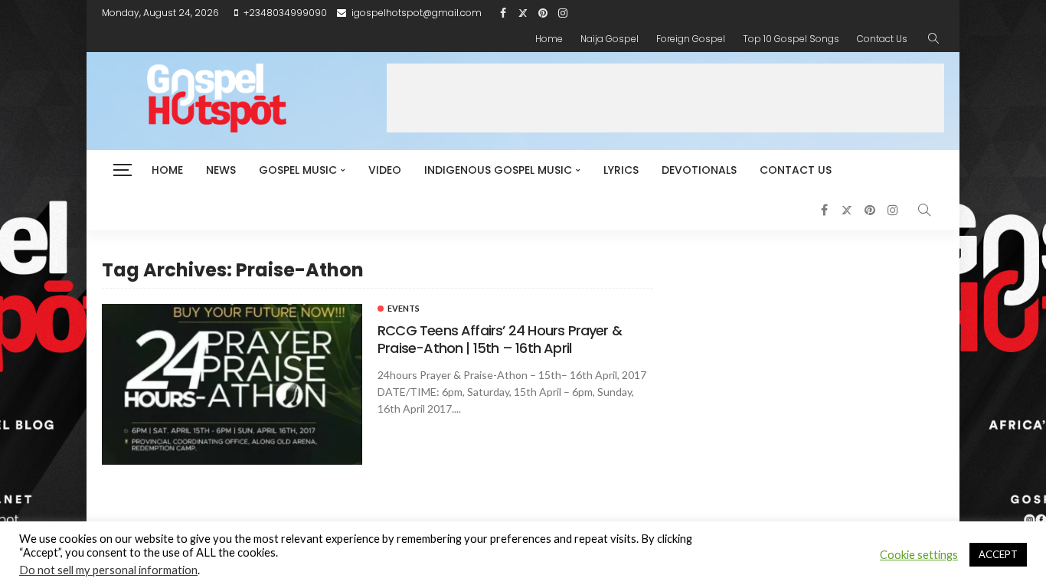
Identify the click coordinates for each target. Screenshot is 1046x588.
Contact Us (882, 38)
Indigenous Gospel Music (498, 170)
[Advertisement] (665, 98)
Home (549, 38)
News (221, 170)
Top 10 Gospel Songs (791, 38)
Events (403, 308)
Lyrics (621, 170)
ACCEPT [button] (998, 554)
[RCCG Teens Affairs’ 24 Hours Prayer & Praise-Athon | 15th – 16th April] (232, 384)
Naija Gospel (609, 38)
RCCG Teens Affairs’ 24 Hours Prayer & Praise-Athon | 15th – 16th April (500, 339)
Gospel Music (298, 170)
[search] (933, 39)
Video (384, 170)
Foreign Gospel (690, 38)
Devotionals (699, 170)
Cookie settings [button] (919, 554)
